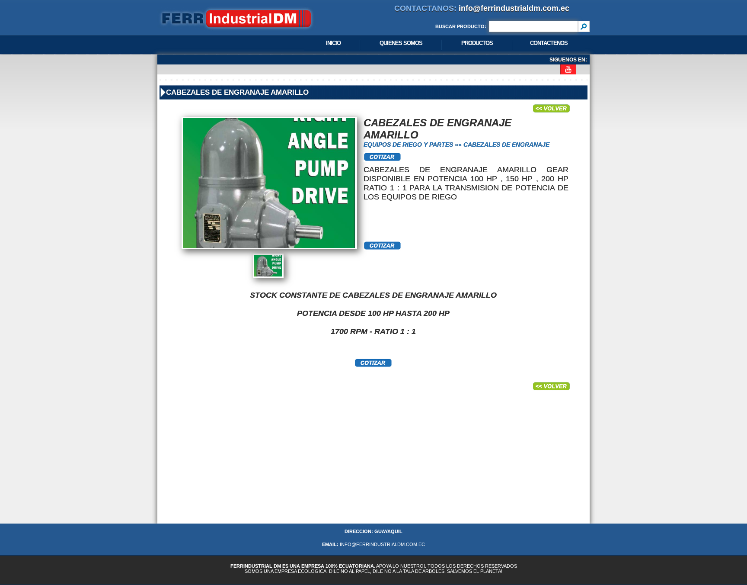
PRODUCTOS (477, 43)
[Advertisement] (373, 463)
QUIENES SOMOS (401, 43)
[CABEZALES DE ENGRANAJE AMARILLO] (268, 251)
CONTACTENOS (549, 43)
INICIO (333, 43)
